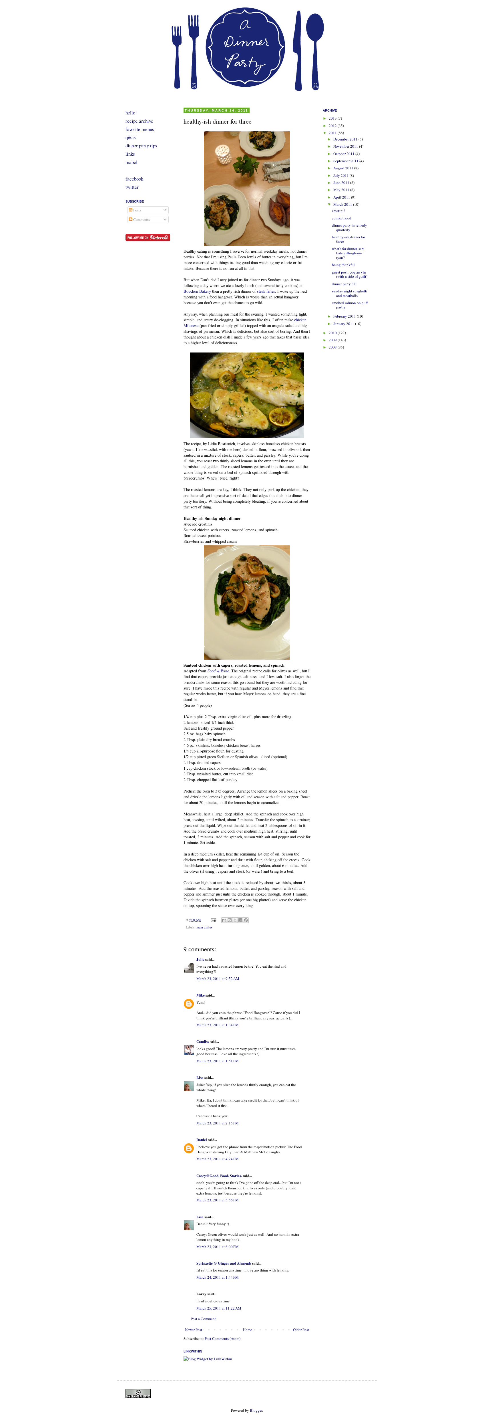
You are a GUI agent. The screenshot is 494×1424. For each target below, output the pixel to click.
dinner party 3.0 (344, 283)
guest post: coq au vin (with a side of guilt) (349, 274)
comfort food (341, 218)
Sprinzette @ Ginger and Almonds (223, 1263)
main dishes (204, 927)
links (130, 153)
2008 (333, 347)
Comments (141, 219)
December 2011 (345, 139)
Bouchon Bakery (197, 291)
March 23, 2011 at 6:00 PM (217, 1246)
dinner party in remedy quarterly (349, 227)
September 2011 (346, 160)
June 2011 (341, 182)
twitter (132, 187)
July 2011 (341, 175)
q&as (131, 137)
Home (247, 1329)
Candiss (202, 1041)
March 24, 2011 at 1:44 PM (217, 1277)
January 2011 (344, 323)
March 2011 (343, 204)
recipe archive (139, 121)
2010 (333, 332)
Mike (200, 995)
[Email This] (224, 920)
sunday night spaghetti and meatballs (349, 293)
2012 (333, 125)
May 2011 (341, 189)
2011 (333, 132)
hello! (131, 112)
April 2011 (342, 197)
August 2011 (343, 168)
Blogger (256, 1410)
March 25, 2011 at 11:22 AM (218, 1308)
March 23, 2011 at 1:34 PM (217, 1024)
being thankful (343, 264)
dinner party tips (141, 145)
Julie (200, 959)
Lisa (200, 1077)
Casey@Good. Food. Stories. (219, 1175)
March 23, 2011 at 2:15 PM (217, 1123)
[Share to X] (235, 920)
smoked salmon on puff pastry (350, 305)
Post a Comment (203, 1318)
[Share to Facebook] (240, 920)
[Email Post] (213, 920)
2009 (333, 339)
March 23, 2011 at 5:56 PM (217, 1200)
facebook (134, 178)
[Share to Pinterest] (246, 920)
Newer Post (193, 1329)
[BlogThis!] (229, 920)
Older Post (301, 1329)
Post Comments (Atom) (222, 1338)
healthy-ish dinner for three (348, 239)
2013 (333, 118)
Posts (136, 210)
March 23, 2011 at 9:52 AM (217, 978)
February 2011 (345, 316)
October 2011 (344, 153)
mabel (132, 162)
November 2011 (346, 146)
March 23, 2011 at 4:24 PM (217, 1158)
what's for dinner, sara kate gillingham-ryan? (348, 253)
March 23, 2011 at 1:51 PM (217, 1060)
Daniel (201, 1139)
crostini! (338, 210)
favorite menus (140, 129)
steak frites (266, 291)
